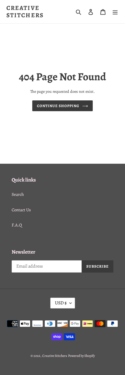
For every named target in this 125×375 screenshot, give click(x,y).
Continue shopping (58, 105)
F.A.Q (17, 225)
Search (18, 194)
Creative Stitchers (25, 11)
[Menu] (115, 12)
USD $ (61, 303)
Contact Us (21, 210)
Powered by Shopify (81, 355)
